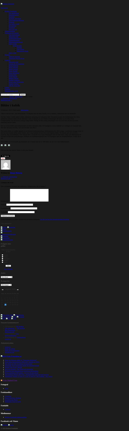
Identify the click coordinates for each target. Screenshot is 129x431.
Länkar (7, 87)
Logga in (8, 347)
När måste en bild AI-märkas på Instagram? (18, 364)
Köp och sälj (13, 29)
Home (12, 96)
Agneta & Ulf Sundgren (16, 64)
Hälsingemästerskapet (16, 42)
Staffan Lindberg (14, 80)
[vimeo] (11, 425)
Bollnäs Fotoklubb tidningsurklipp (16, 417)
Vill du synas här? (14, 86)
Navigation (4, 8)
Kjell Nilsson (13, 76)
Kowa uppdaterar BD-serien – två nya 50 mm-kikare (21, 373)
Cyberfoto (8, 396)
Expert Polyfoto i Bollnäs (13, 398)
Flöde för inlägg (10, 349)
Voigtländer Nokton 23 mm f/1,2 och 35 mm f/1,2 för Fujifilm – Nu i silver (28, 376)
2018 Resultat (17, 46)
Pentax (6, 260)
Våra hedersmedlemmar (16, 20)
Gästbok (7, 89)
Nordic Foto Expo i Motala (13, 367)
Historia (7, 55)
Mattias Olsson (13, 78)
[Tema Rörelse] (19, 315)
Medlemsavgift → (6, 100)
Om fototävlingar (14, 35)
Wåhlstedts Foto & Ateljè (13, 402)
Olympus (6, 259)
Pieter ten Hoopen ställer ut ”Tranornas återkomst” (21, 360)
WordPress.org (9, 352)
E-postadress (5, 208)
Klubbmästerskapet (15, 38)
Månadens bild (13, 37)
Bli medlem (12, 26)
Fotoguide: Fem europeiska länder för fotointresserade (22, 365)
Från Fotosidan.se (14, 356)
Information (18, 96)
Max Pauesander (10, 330)
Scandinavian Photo (11, 400)
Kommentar (5, 201)
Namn (3, 204)
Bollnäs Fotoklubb (11, 11)
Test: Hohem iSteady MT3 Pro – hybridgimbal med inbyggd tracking (27, 375)
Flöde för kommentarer (12, 350)
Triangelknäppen (14, 40)
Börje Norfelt (13, 71)
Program (11, 22)
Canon (6, 255)
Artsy (6, 388)
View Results (8, 269)
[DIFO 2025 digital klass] (13, 319)
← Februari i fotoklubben (9, 98)
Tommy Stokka (14, 84)
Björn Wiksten (13, 67)
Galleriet (7, 60)
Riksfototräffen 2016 (11, 91)
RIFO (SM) (12, 53)
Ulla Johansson (10, 328)
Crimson (7, 409)
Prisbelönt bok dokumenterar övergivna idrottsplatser (21, 371)
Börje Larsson (13, 69)
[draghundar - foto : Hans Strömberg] (20, 317)
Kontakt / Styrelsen (15, 18)
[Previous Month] (2, 289)
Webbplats (4, 212)
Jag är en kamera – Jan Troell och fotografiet (19, 369)
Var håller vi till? (14, 24)
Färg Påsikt (20, 49)
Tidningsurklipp (10, 31)
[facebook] (4, 425)
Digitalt (19, 47)
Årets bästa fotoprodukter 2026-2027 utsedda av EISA (22, 362)
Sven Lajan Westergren (16, 82)
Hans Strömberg (14, 73)
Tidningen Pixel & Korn (16, 58)
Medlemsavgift (9, 332)
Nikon (6, 257)
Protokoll (12, 27)
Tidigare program (14, 57)
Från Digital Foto (10, 380)
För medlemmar (14, 13)
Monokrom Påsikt (22, 51)
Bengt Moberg (13, 66)
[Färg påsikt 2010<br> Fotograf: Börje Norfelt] (7, 315)
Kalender (12, 17)
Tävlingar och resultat (12, 33)
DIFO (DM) (13, 44)
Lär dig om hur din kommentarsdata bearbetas (54, 219)
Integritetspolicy (14, 15)
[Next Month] (18, 289)
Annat (5, 262)
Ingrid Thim (13, 75)
